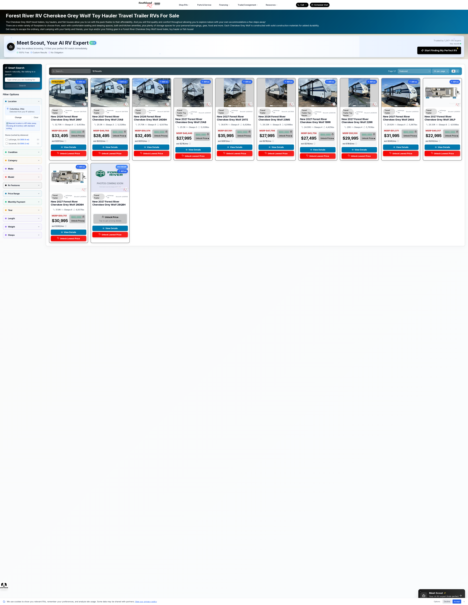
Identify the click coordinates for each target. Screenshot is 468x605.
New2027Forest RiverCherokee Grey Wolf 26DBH (67, 203)
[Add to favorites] (84, 104)
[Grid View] (453, 71)
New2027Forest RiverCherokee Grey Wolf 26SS (398, 118)
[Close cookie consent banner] (464, 602)
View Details (70, 147)
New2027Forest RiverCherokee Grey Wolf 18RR (315, 121)
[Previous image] (52, 93)
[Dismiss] (420, 591)
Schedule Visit (321, 5)
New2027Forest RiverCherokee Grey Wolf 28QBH (109, 203)
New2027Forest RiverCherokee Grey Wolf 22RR (357, 121)
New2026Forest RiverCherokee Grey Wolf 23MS (274, 118)
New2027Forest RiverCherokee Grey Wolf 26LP (440, 118)
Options (437, 601)
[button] (234, 46)
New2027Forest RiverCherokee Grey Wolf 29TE (232, 118)
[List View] (457, 71)
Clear (36, 117)
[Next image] (84, 93)
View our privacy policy (146, 601)
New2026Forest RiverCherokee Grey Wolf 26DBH (150, 118)
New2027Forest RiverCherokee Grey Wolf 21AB (107, 118)
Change (18, 117)
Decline (447, 601)
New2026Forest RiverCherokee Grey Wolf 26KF (66, 118)
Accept (457, 601)
